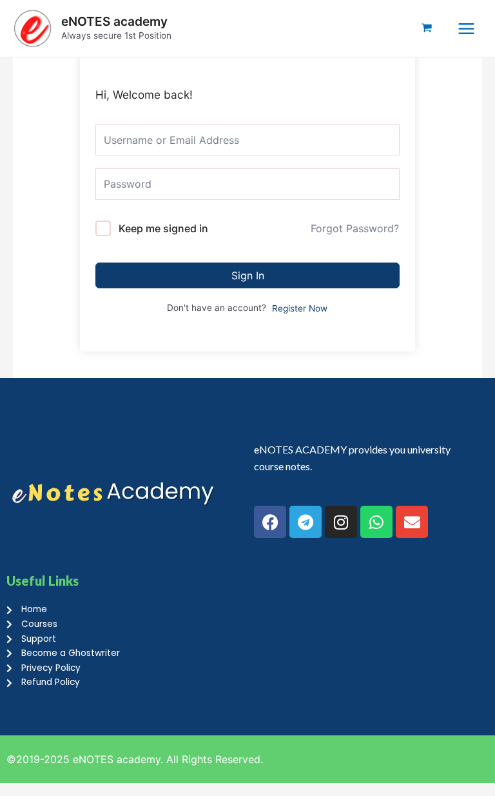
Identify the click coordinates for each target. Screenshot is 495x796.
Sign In (247, 275)
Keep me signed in (163, 228)
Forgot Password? (355, 228)
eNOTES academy (114, 21)
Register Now (299, 308)
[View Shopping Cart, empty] (427, 28)
